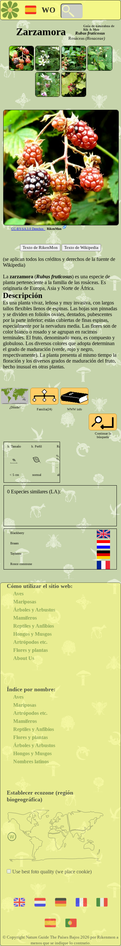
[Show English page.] (103, 534)
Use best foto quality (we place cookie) (51, 871)
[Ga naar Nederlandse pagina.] (103, 544)
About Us (23, 658)
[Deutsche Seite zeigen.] (103, 554)
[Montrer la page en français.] (103, 565)
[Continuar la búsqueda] (103, 422)
